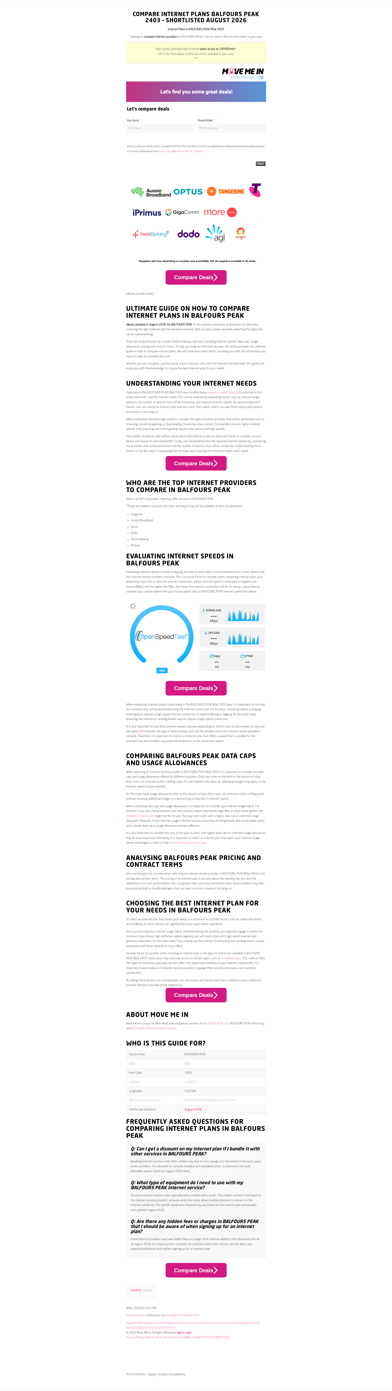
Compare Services (165, 1327)
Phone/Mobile (205, 120)
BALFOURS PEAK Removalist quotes (153, 1028)
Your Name (133, 120)
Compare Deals (193, 277)
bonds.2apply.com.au (139, 1327)
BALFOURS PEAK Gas (216, 1023)
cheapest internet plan (140, 816)
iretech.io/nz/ (210, 1323)
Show (147, 1290)
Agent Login (184, 1332)
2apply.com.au (229, 1323)
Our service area (136, 1315)
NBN (141, 731)
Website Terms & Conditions (189, 151)
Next (260, 163)
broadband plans (231, 958)
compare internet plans (221, 392)
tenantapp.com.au (170, 1323)
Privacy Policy (165, 151)
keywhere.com (248, 1323)
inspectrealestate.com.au (141, 1323)
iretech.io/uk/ (191, 1323)
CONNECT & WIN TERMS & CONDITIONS (205, 1337)
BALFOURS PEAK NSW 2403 (182, 1315)
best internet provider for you (187, 842)
